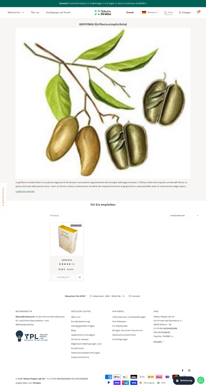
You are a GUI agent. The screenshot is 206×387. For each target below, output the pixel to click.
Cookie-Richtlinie (80, 357)
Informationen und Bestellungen (129, 317)
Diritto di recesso (80, 339)
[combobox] (149, 12)
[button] (15, 12)
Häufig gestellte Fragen (83, 326)
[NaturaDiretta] (103, 12)
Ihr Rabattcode (119, 326)
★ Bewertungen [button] (3, 197)
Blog (73, 330)
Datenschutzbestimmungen (85, 352)
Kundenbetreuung (80, 321)
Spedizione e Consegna (83, 334)
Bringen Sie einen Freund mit (127, 330)
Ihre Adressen (119, 321)
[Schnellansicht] (79, 277)
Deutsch (151, 12)
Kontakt (136, 296)
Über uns (75, 317)
